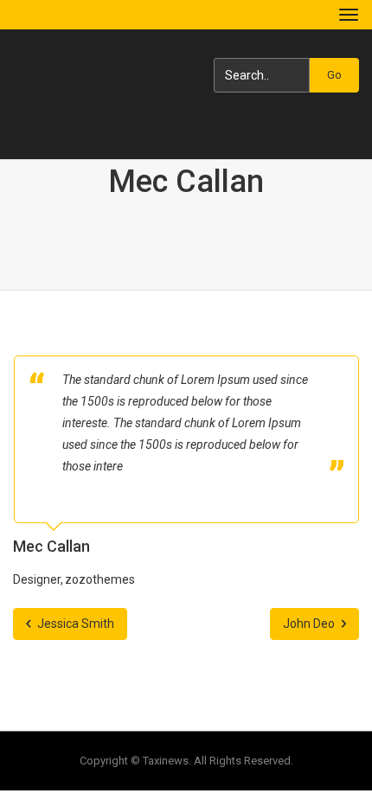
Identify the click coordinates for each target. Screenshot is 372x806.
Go (334, 74)
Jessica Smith (74, 623)
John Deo (310, 623)
